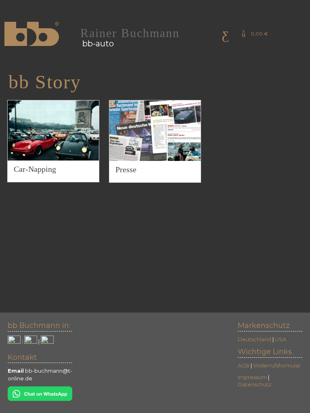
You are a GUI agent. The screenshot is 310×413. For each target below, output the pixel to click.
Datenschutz (254, 384)
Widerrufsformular (277, 365)
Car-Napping (35, 168)
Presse (125, 169)
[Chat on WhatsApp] (40, 393)
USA (280, 339)
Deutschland (254, 339)
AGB (243, 365)
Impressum (252, 377)
